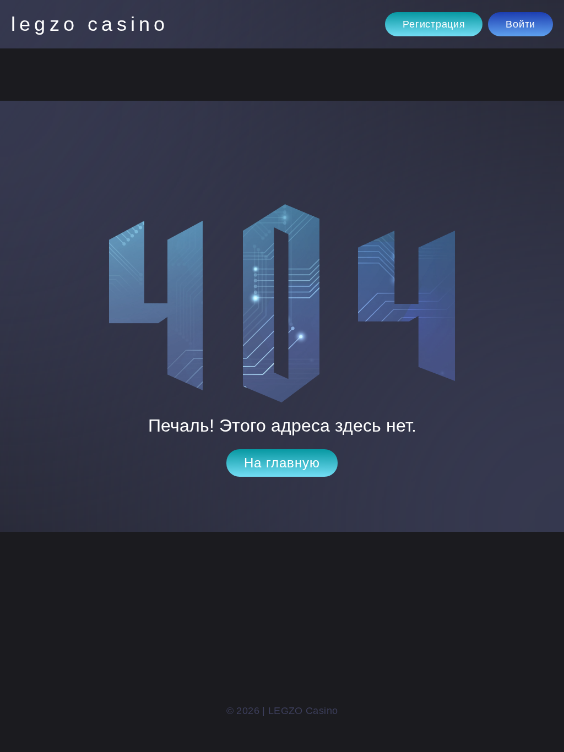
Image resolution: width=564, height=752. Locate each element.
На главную (282, 462)
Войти (520, 24)
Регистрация (434, 24)
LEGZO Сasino (90, 24)
